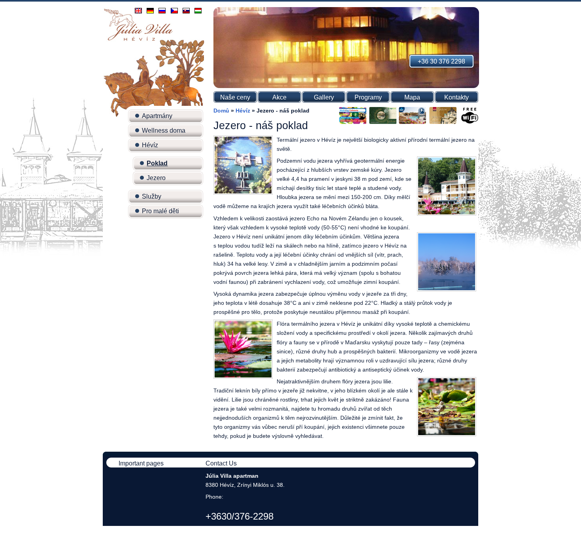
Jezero (156, 178)
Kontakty (456, 97)
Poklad (157, 163)
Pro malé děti (160, 211)
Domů (221, 110)
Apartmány (157, 116)
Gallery (324, 97)
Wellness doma (163, 130)
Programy (368, 97)
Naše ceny (235, 97)
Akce (279, 97)
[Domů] (138, 40)
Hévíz (150, 145)
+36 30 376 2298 (441, 61)
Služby (151, 196)
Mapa (412, 97)
